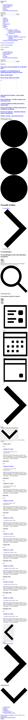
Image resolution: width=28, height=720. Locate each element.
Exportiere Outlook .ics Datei (9, 712)
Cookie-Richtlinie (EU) (8, 4)
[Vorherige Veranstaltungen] (3, 385)
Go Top (2, 718)
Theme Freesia (4, 716)
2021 (7, 34)
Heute (2, 426)
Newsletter (5, 9)
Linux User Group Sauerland (7, 44)
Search (2, 14)
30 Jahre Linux (11, 33)
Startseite (5, 18)
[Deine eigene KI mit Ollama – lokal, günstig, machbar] (9, 92)
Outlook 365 (5, 709)
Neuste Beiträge (6, 7)
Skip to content (4, 1)
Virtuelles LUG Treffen (8, 449)
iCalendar (5, 708)
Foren (4, 22)
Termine (5, 25)
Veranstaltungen (6, 208)
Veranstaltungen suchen (5, 293)
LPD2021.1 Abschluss (13, 35)
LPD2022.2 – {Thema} (13, 29)
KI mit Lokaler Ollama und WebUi (10, 77)
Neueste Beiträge (6, 23)
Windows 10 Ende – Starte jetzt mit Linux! (12, 116)
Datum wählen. (21, 440)
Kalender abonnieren (5, 685)
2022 (7, 28)
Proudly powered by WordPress (7, 715)
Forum (4, 8)
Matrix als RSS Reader (7, 75)
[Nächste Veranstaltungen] (15, 424)
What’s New (5, 19)
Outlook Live (6, 710)
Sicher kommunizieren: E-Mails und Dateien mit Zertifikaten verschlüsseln (13, 108)
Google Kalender (6, 707)
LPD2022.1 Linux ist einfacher (14, 32)
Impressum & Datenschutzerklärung (10, 10)
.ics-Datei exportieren (7, 711)
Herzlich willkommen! (7, 5)
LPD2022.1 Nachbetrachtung (14, 31)
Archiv (4, 27)
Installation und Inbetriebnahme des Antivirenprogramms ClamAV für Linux (11, 71)
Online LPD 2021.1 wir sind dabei (15, 39)
